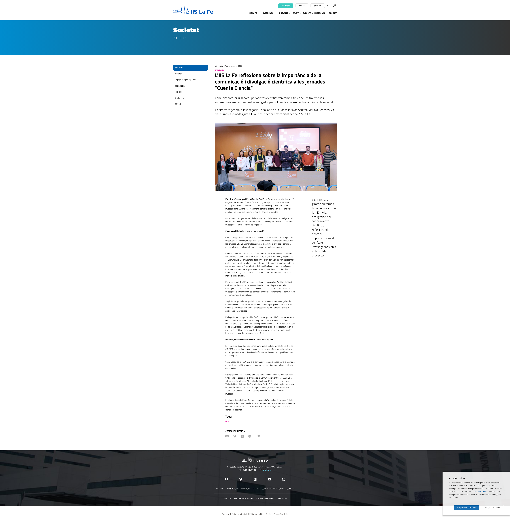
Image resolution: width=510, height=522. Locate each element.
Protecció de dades (281, 514)
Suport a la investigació (314, 13)
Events (178, 73)
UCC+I (178, 104)
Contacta (317, 6)
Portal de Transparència (243, 498)
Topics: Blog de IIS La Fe (185, 79)
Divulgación (219, 70)
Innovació (283, 13)
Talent (296, 13)
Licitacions (227, 498)
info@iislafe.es (265, 469)
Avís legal (225, 514)
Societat (333, 13)
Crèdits (268, 514)
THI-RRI (178, 91)
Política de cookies (256, 514)
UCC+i (227, 421)
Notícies (179, 67)
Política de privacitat (239, 514)
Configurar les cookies (492, 507)
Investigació (267, 13)
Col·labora (286, 6)
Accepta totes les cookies (466, 507)
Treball (302, 6)
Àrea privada (282, 498)
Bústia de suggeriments (265, 498)
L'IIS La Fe (253, 13)
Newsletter (180, 85)
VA (328, 5)
